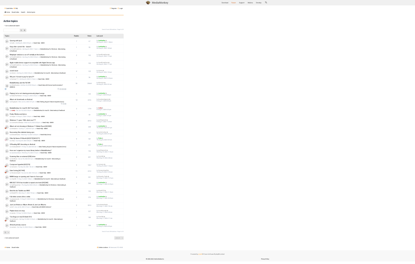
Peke (100, 138)
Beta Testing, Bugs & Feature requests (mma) (50, 102)
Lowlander (101, 40)
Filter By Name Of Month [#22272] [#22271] (25, 138)
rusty (13, 110)
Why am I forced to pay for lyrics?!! (22, 77)
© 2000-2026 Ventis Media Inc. (155, 259)
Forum (233, 3)
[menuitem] (15, 8)
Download (225, 3)
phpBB (200, 254)
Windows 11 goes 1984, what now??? (23, 120)
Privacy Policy (265, 259)
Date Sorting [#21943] (17, 170)
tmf (12, 207)
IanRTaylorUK (102, 120)
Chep (13, 140)
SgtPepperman (16, 185)
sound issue (14, 71)
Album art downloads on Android (21, 99)
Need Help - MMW (39, 43)
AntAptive (14, 128)
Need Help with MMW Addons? (41, 207)
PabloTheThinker (16, 96)
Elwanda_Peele (102, 176)
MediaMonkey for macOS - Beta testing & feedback (50, 73)
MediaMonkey (160, 2)
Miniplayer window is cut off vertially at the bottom (27, 55)
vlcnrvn (13, 73)
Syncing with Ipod (16, 41)
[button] (266, 2)
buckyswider (102, 204)
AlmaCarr (101, 82)
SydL (12, 43)
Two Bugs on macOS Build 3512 (21, 217)
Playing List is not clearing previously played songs (27, 93)
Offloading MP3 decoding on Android (22, 144)
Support (241, 3)
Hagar (13, 116)
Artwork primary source (18, 225)
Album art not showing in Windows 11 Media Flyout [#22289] (30, 126)
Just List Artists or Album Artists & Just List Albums (28, 205)
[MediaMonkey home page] (148, 3)
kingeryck (14, 102)
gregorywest (15, 199)
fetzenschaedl (15, 173)
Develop (258, 3)
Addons (250, 3)
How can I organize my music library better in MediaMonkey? (30, 150)
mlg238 (13, 179)
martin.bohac (102, 132)
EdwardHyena (15, 134)
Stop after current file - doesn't (20, 47)
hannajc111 (14, 79)
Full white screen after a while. (20, 197)
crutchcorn (14, 219)
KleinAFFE (14, 193)
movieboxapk (102, 210)
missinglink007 (16, 147)
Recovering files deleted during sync (22, 132)
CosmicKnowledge (17, 122)
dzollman (14, 159)
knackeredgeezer (103, 99)
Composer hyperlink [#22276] (20, 164)
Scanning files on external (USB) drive (22, 156)
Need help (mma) (46, 134)
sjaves (13, 213)
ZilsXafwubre (15, 85)
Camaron (14, 167)
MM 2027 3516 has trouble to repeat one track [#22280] (29, 183)
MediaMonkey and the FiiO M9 (20, 83)
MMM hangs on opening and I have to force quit (26, 177)
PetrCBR (101, 156)
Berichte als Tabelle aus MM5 (20, 191)
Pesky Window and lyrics (18, 114)
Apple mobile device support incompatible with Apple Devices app (32, 63)
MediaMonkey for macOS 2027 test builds (24, 108)
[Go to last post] (106, 40)
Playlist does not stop (17, 211)
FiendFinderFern (16, 49)
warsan (13, 227)
